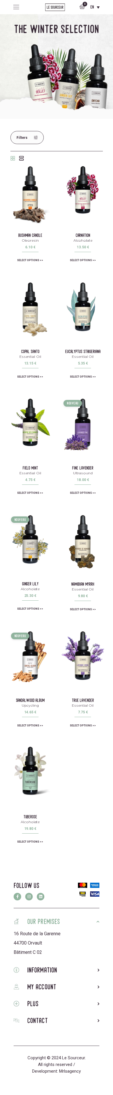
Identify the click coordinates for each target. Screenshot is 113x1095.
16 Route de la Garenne (37, 933)
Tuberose (30, 816)
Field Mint (30, 468)
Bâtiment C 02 (28, 952)
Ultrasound (83, 473)
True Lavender (83, 700)
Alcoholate (82, 240)
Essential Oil (30, 356)
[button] (27, 137)
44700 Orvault (28, 943)
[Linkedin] (40, 896)
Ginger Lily (30, 583)
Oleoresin (30, 240)
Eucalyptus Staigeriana (83, 351)
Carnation (83, 235)
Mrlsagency (70, 1071)
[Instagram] (29, 896)
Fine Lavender (82, 468)
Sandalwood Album (30, 700)
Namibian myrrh (82, 584)
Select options (28, 260)
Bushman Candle (30, 235)
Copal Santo (30, 351)
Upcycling (30, 705)
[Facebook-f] (17, 896)
